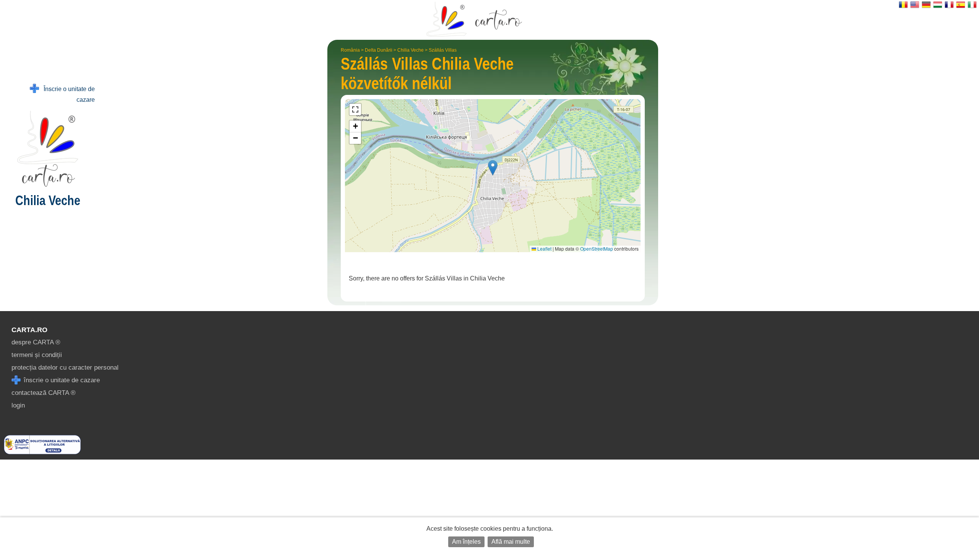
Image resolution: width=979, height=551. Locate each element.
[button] (493, 168)
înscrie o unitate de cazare (61, 380)
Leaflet (543, 248)
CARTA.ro (29, 330)
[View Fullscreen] (355, 109)
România (350, 50)
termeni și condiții (36, 355)
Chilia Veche (410, 50)
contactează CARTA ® (43, 392)
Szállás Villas (443, 50)
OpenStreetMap (596, 248)
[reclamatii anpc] (42, 452)
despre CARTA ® (35, 342)
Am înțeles (466, 541)
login (18, 405)
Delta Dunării (378, 50)
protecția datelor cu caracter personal (65, 367)
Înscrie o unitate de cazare (67, 94)
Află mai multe (510, 541)
